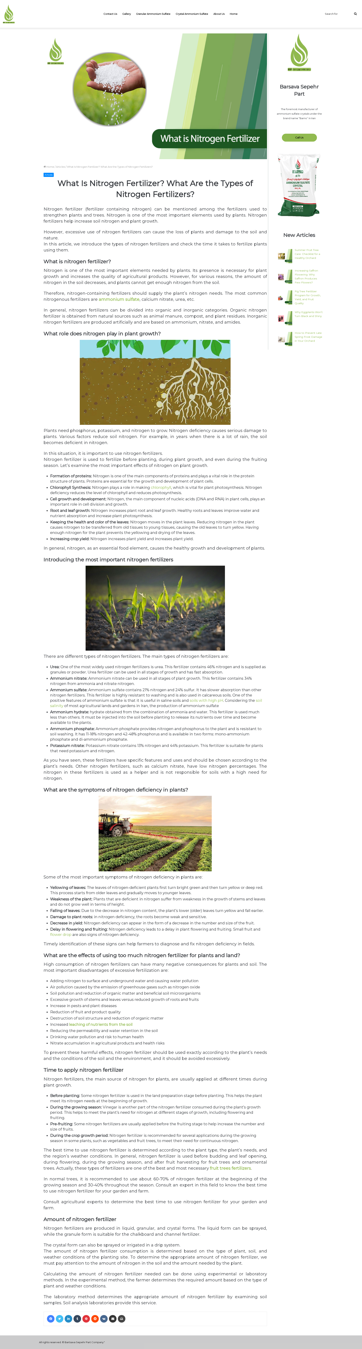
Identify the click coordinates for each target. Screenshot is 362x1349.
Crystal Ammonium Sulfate (192, 13)
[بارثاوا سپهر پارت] (9, 14)
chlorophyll (161, 487)
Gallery (126, 13)
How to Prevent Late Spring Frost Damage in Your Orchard (308, 336)
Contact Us (110, 13)
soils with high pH (206, 700)
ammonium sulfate (119, 299)
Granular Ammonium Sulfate (153, 13)
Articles (60, 166)
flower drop (60, 934)
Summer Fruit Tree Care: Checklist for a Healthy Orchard (307, 253)
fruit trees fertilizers (230, 1168)
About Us (219, 13)
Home (234, 13)
